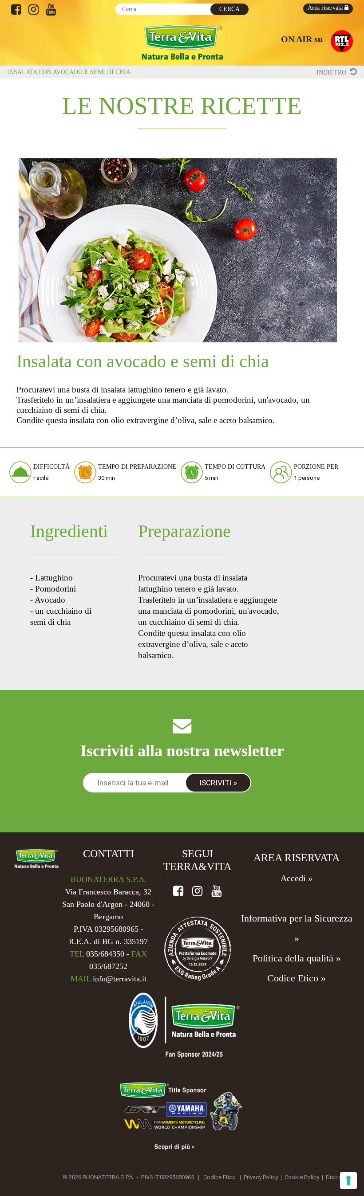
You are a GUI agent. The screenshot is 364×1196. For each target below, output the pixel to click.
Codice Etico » (296, 978)
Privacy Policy (261, 1177)
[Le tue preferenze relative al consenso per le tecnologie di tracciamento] (348, 1180)
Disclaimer (339, 1177)
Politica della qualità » (297, 958)
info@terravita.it (119, 978)
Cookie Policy (302, 1177)
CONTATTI (108, 853)
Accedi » (297, 878)
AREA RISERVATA (296, 857)
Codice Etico (219, 1177)
